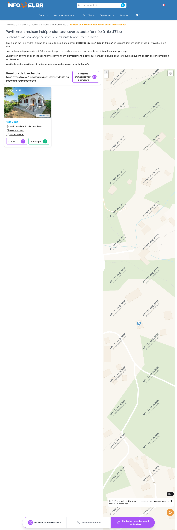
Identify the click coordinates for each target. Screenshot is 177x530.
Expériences (105, 15)
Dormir (42, 15)
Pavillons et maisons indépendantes (49, 24)
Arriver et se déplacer (64, 15)
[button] (139, 324)
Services (124, 15)
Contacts (13, 141)
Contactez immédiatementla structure (83, 76)
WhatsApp (36, 141)
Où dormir (23, 24)
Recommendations (91, 522)
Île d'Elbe (87, 15)
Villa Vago (12, 121)
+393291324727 (16, 130)
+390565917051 (16, 134)
